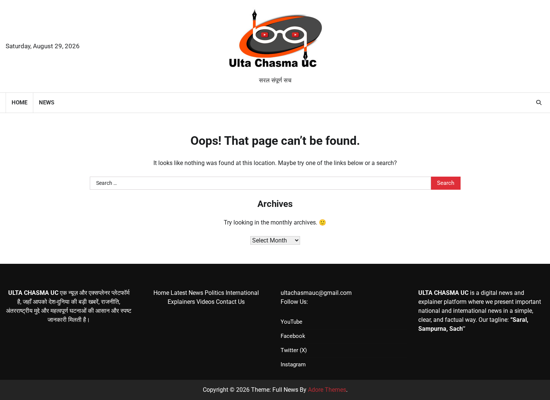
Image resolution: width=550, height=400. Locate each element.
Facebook (293, 336)
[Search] (538, 102)
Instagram (293, 364)
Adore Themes (327, 389)
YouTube (291, 321)
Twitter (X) (294, 350)
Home (19, 102)
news (46, 102)
